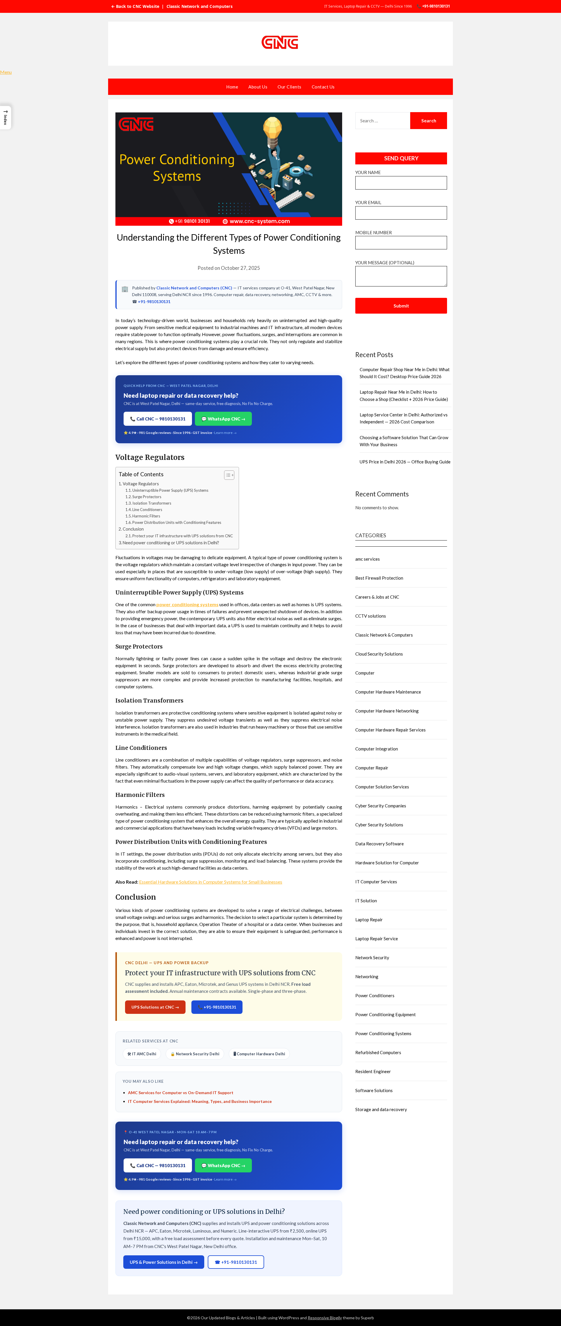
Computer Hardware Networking (387, 710)
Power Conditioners (374, 995)
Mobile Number (373, 232)
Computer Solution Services (382, 786)
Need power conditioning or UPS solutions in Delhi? (171, 542)
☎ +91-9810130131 (236, 1262)
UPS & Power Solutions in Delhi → (164, 1262)
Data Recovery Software (379, 843)
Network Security (372, 957)
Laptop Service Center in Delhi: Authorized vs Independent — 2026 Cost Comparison (404, 418)
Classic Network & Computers (384, 634)
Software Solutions (374, 1090)
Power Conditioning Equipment (385, 1014)
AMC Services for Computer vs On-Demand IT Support (180, 1092)
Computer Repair (371, 767)
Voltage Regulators (141, 483)
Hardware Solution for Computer (387, 862)
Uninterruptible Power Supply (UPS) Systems (170, 490)
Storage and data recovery (381, 1109)
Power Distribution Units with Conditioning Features (176, 522)
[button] (5, 117)
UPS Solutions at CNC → (155, 1007)
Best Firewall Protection (379, 578)
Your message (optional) (384, 262)
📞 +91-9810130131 (433, 6)
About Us (257, 86)
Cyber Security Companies (380, 805)
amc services (367, 559)
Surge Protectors (146, 496)
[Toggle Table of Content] (226, 475)
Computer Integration (376, 748)
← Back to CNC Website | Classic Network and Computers (172, 6)
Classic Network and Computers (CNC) (194, 287)
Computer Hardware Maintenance (388, 691)
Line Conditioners (147, 509)
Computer (365, 672)
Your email (368, 202)
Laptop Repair (369, 919)
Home (232, 86)
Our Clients (290, 86)
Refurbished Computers (378, 1052)
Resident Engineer (373, 1071)
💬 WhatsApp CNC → (223, 418)
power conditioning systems (187, 604)
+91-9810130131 (154, 301)
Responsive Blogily (325, 1317)
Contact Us (323, 86)
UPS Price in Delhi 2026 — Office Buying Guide (405, 461)
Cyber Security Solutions (379, 824)
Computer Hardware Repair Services (390, 729)
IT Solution (366, 900)
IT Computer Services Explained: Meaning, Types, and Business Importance (200, 1101)
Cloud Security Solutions (379, 653)
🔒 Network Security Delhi (194, 1054)
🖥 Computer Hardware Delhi (259, 1054)
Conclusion (133, 528)
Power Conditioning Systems (383, 1033)
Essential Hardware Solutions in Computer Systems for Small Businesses (210, 881)
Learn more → (225, 432)
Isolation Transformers (151, 503)
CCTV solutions (370, 615)
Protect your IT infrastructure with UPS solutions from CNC (182, 535)
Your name (368, 172)
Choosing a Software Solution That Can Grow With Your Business (404, 441)
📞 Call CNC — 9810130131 (158, 418)
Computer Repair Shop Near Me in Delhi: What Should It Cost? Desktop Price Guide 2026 (405, 373)
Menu (6, 72)
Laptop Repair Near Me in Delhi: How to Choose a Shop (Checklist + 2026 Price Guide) (404, 395)
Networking (366, 976)
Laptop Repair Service (376, 938)
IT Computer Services (376, 881)
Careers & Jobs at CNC (377, 596)
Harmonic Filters (146, 516)
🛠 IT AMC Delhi (141, 1054)
